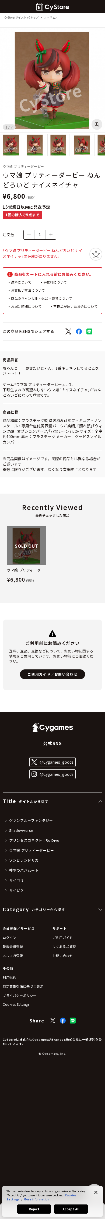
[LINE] (73, 1021)
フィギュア (51, 17)
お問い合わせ (62, 955)
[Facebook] (63, 1021)
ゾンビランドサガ (23, 860)
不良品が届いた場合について (75, 306)
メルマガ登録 (13, 955)
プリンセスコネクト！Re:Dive (34, 840)
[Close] (96, 1192)
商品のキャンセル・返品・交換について (41, 298)
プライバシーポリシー (20, 995)
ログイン (9, 937)
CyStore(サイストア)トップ (21, 17)
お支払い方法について (28, 290)
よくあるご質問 (64, 946)
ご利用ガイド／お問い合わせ (52, 674)
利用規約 (9, 977)
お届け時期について (26, 306)
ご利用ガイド (62, 937)
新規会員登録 (13, 946)
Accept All (70, 1209)
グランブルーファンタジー (31, 820)
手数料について (55, 282)
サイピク (16, 890)
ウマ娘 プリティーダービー (31, 850)
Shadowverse (21, 830)
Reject (34, 1209)
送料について (21, 282)
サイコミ (16, 880)
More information (36, 1199)
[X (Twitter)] (53, 1021)
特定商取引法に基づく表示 (23, 986)
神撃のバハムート (23, 870)
